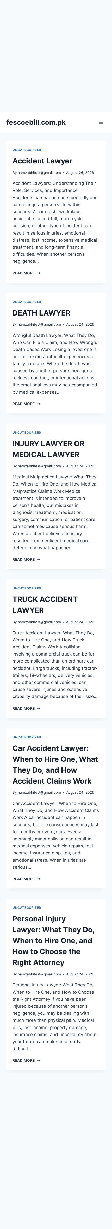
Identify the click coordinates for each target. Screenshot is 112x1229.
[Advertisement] (56, 56)
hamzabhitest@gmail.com (39, 173)
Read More (26, 273)
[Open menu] (101, 122)
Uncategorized (27, 150)
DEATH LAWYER (41, 312)
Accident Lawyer (42, 160)
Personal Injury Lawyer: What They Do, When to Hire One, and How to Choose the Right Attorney (53, 940)
